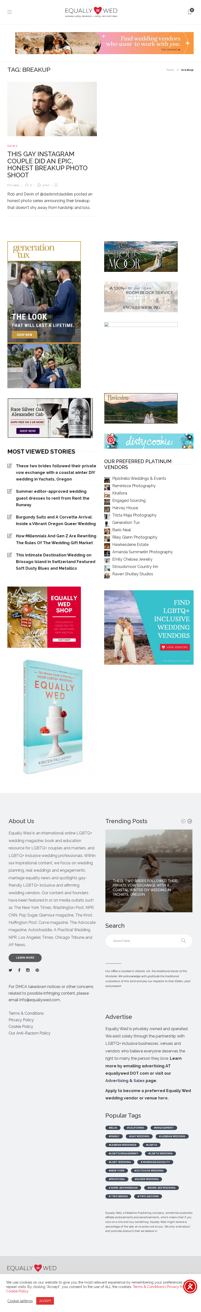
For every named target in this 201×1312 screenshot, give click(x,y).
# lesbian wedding (172, 1136)
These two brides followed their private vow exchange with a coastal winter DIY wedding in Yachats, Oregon (56, 472)
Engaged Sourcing (129, 500)
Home (170, 70)
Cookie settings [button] (20, 1301)
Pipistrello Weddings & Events (139, 478)
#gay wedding (139, 1136)
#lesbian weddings (122, 1144)
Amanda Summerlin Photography (142, 552)
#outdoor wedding (148, 1170)
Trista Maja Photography (134, 515)
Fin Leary (13, 185)
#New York (117, 1170)
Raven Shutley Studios (132, 574)
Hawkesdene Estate (130, 544)
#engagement (164, 1127)
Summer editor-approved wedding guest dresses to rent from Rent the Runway (52, 498)
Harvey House (125, 508)
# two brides (118, 1196)
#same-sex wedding (162, 1187)
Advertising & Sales (125, 1080)
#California (135, 1127)
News (12, 146)
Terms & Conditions (26, 1013)
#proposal (117, 1179)
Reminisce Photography (134, 485)
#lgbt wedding (120, 1162)
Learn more (25, 957)
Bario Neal (121, 530)
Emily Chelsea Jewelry (132, 559)
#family (114, 1136)
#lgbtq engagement (123, 1153)
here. (163, 1098)
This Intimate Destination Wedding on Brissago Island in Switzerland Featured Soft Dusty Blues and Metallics (55, 562)
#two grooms (148, 1196)
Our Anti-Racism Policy (29, 1033)
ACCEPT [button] (45, 1301)
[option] (148, 871)
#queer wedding (147, 1179)
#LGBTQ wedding (160, 1153)
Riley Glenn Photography (134, 537)
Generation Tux (126, 522)
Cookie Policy (21, 1026)
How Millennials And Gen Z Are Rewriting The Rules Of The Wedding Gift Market (56, 539)
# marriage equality (155, 1162)
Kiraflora (119, 493)
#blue (113, 1127)
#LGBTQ (151, 1144)
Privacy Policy (21, 1020)
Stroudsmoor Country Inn (135, 566)
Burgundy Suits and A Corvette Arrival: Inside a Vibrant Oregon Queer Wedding (56, 520)
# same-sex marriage (123, 1187)
